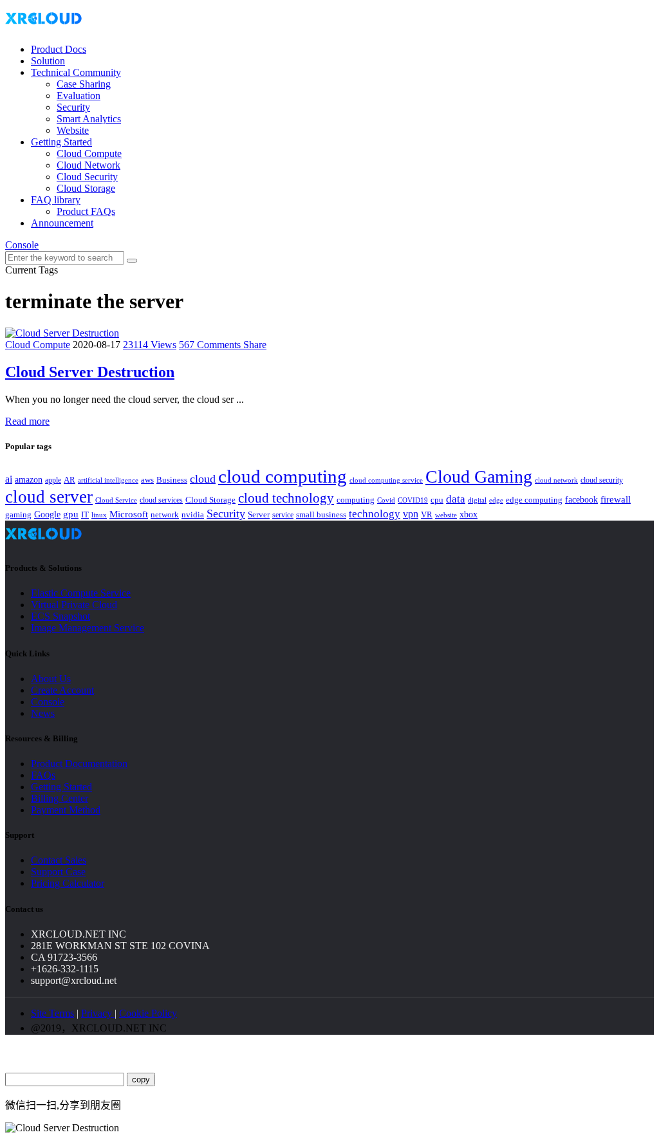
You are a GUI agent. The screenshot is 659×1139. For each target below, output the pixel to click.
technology (374, 514)
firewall (615, 499)
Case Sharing (84, 84)
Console (22, 244)
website (446, 515)
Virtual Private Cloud (74, 604)
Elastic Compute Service (81, 593)
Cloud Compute (89, 153)
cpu (437, 500)
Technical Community (76, 72)
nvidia (192, 514)
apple (53, 480)
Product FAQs (86, 211)
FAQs (43, 775)
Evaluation (78, 95)
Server (259, 514)
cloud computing (282, 476)
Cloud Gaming (478, 476)
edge (496, 500)
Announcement (62, 223)
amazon (28, 479)
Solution (48, 60)
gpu (71, 513)
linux (99, 515)
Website (73, 130)
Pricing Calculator (67, 883)
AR (69, 480)
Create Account (62, 690)
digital (477, 500)
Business (171, 480)
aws (147, 480)
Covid (386, 500)
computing (356, 500)
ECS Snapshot (60, 616)
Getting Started (61, 141)
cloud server (49, 496)
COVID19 (413, 500)
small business (321, 514)
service (282, 514)
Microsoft (128, 514)
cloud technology (286, 498)
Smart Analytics (89, 118)
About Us (51, 678)
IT (85, 514)
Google (47, 514)
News (43, 713)
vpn (410, 513)
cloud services (161, 500)
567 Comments (211, 344)
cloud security (601, 480)
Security (73, 107)
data (455, 499)
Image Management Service (87, 627)
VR (426, 514)
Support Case (58, 871)
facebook (581, 499)
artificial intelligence (108, 480)
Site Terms (52, 1013)
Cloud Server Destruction (89, 372)
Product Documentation (79, 763)
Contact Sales (58, 860)
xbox (468, 514)
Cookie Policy (148, 1013)
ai (8, 479)
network (165, 514)
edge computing (534, 500)
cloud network (556, 480)
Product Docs (58, 49)
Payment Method (65, 809)
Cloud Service (116, 500)
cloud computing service (386, 480)
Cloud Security (87, 176)
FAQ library (55, 199)
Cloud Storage (86, 188)
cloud (203, 478)
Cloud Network (88, 165)
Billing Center (59, 798)
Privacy (98, 1013)
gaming (18, 514)
